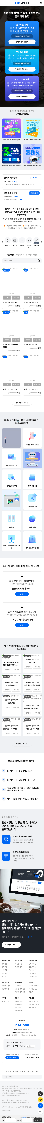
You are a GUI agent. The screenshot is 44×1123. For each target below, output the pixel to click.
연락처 (19, 1120)
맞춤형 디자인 (6, 986)
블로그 (31, 992)
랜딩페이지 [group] (7, 245)
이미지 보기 (37, 690)
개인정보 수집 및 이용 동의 (31, 1117)
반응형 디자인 (33, 973)
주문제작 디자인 (31, 255)
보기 (41, 1117)
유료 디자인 (32, 970)
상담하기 (29, 937)
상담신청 (38, 1120)
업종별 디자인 (33, 976)
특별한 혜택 (18, 967)
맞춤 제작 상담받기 (22, 97)
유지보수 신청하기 (12, 1057)
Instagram (18, 1004)
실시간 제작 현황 (20, 989)
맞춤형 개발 (5, 989)
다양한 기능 (18, 964)
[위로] (40, 1111)
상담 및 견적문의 (34, 986)
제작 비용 (4, 967)
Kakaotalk (18, 1011)
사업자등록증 (33, 1004)
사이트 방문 (16, 669)
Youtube (18, 1008)
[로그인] (41, 3)
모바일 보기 (16, 298)
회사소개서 (32, 1001)
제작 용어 (4, 976)
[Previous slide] (2, 242)
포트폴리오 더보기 (21, 744)
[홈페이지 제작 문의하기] (40, 1105)
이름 (3, 1120)
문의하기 (33, 193)
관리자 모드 (11, 294)
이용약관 (23, 1071)
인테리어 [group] (36, 244)
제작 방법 (4, 964)
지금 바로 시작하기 (11, 945)
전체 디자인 (32, 964)
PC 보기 (7, 298)
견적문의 (7, 669)
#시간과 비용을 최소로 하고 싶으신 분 (22, 587)
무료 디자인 (32, 967)
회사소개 (8, 1071)
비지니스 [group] (15, 245)
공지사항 (16, 1071)
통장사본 (29, 1046)
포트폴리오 (18, 986)
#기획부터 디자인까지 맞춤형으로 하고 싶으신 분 (22, 618)
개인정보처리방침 (32, 1071)
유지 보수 (4, 973)
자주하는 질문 (33, 989)
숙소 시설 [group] (22, 245)
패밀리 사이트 (9, 1077)
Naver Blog (19, 1001)
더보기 (35, 178)
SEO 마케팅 (5, 1001)
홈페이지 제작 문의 (22, 42)
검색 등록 (4, 970)
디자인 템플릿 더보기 (21, 403)
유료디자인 (20, 255)
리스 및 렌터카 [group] (29, 246)
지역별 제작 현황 (20, 992)
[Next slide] (42, 242)
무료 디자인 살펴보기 (22, 69)
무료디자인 (10, 255)
